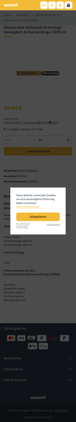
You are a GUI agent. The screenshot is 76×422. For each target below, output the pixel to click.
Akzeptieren (38, 216)
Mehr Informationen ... (29, 207)
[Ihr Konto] (60, 5)
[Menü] (44, 5)
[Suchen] (52, 5)
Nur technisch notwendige (23, 225)
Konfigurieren (53, 224)
